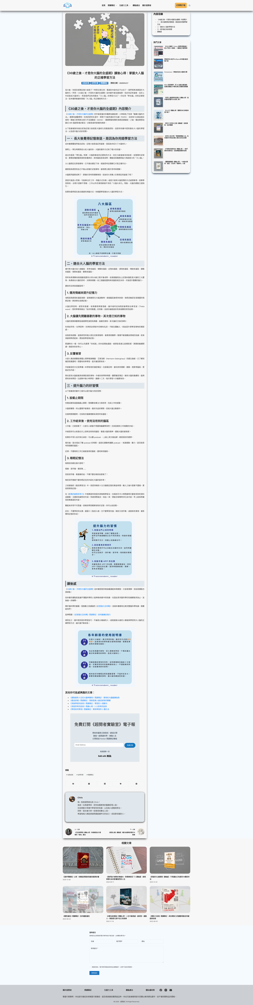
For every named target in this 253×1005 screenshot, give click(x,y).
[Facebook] (73, 783)
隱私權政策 (150, 990)
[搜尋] (189, 5)
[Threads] (136, 783)
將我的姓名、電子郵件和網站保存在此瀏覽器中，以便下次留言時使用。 (112, 967)
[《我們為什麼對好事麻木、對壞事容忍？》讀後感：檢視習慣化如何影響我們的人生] (126, 860)
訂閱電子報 (180, 5)
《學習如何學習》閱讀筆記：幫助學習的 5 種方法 (89, 709)
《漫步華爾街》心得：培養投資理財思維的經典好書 (81, 877)
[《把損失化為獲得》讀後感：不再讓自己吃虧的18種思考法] (170, 860)
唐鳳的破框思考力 (76, 494)
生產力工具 (123, 5)
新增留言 (94, 948)
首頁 (103, 5)
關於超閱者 (146, 5)
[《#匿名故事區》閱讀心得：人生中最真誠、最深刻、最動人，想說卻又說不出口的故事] (126, 899)
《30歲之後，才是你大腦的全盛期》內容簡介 (172, 19)
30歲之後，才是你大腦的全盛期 (80, 114)
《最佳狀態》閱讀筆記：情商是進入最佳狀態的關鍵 (90, 700)
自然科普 (94, 83)
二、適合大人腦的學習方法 (166, 27)
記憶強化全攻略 (103, 606)
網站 (143, 941)
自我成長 (85, 83)
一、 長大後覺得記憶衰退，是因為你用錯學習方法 (172, 23)
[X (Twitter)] (89, 783)
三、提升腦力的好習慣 (164, 29)
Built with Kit (104, 756)
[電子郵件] (170, 990)
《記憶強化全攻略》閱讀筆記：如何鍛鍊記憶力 (92, 615)
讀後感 (159, 32)
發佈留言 (94, 973)
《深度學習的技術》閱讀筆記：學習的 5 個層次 (88, 703)
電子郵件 (119, 941)
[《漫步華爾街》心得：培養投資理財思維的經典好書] (83, 860)
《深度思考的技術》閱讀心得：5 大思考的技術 (88, 706)
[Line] (121, 783)
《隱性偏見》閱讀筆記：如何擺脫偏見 (76, 916)
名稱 (92, 941)
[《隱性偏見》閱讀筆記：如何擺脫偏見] (83, 899)
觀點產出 (136, 5)
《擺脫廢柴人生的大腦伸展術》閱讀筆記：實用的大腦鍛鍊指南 (94, 698)
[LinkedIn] (105, 783)
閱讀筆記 (111, 5)
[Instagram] (166, 990)
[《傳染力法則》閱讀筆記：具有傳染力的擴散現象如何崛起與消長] (170, 899)
